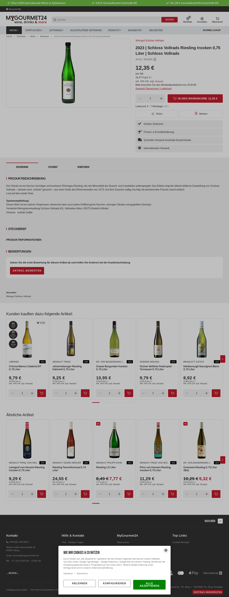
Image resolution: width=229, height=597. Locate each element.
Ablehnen (79, 583)
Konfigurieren (114, 583)
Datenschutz (82, 573)
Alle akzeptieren (149, 584)
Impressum (68, 573)
